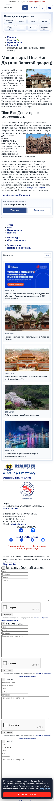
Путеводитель (14, 230)
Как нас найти (10, 508)
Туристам (15, 210)
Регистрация (39, 546)
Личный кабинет (16, 546)
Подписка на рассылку (19, 248)
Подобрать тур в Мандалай (15, 195)
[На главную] (42, 8)
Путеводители (14, 42)
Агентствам (39, 210)
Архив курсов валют (37, 1)
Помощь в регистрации (27, 548)
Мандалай (12, 45)
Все (47, 255)
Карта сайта (9, 564)
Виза (9, 227)
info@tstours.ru (18, 524)
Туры (10, 225)
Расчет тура (13, 237)
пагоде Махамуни (36, 187)
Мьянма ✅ (13, 40)
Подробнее (44, 788)
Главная (11, 37)
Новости (11, 232)
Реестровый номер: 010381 (17, 478)
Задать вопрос (14, 245)
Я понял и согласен (27, 794)
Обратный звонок (16, 240)
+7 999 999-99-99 (50, 8)
